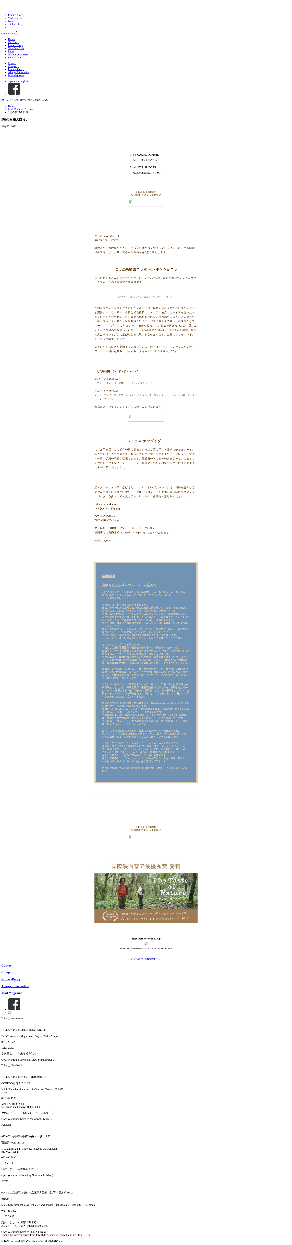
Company (13, 66)
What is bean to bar (18, 54)
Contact (12, 63)
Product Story (15, 15)
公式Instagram (102, 540)
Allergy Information (18, 72)
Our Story (13, 42)
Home (11, 39)
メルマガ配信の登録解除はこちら (146, 959)
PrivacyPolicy (10, 979)
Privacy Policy (16, 69)
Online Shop (8, 33)
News (11, 21)
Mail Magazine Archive (20, 109)
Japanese (13, 81)
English (24, 81)
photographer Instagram (139, 767)
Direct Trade (14, 57)
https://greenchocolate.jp (146, 938)
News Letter (18, 99)
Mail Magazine (16, 75)
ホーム (5, 99)
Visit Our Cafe (16, 18)
